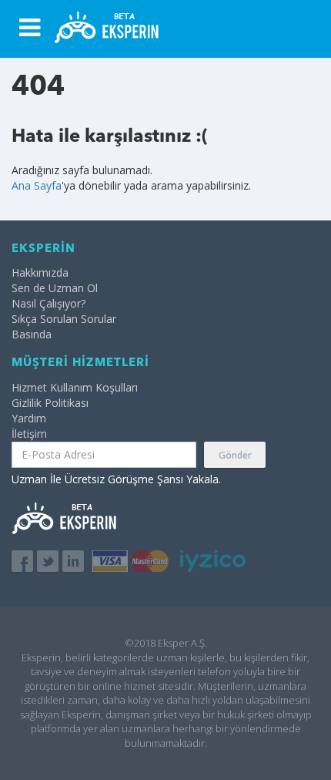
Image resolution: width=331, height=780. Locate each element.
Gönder (235, 455)
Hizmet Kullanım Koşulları (75, 387)
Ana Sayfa (37, 185)
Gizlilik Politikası (50, 402)
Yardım (29, 418)
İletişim (29, 433)
